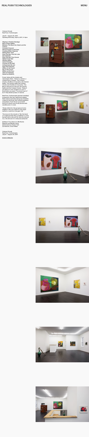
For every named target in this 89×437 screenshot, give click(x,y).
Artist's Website (7, 138)
